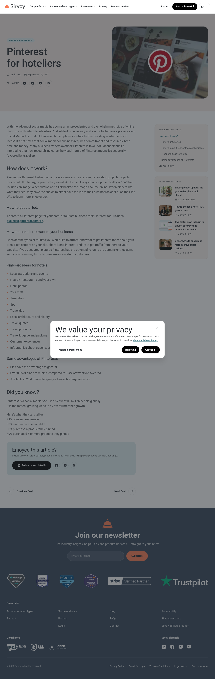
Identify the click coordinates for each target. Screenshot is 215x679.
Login (164, 6)
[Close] (157, 328)
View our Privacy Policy (145, 340)
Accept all (150, 349)
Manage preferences (70, 349)
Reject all (130, 349)
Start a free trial (185, 6)
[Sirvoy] (15, 6)
